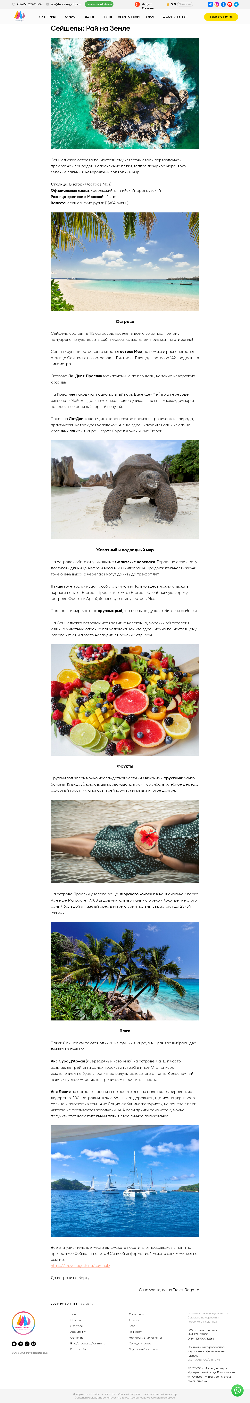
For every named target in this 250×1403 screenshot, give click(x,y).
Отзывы (134, 1320)
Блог (150, 17)
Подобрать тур (174, 17)
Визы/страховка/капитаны (87, 1343)
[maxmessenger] (33, 1343)
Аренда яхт (78, 1332)
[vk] (27, 1343)
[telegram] (20, 1343)
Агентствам (129, 17)
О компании (137, 1314)
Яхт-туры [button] (48, 17)
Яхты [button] (90, 17)
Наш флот (135, 1332)
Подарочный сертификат (145, 1349)
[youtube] (14, 1343)
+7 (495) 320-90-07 (29, 4)
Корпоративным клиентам (146, 1337)
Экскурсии (77, 1326)
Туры (107, 17)
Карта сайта (78, 1349)
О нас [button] (71, 17)
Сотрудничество (140, 1343)
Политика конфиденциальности (208, 1313)
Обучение (77, 1337)
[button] (221, 17)
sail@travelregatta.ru (66, 4)
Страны (75, 1320)
